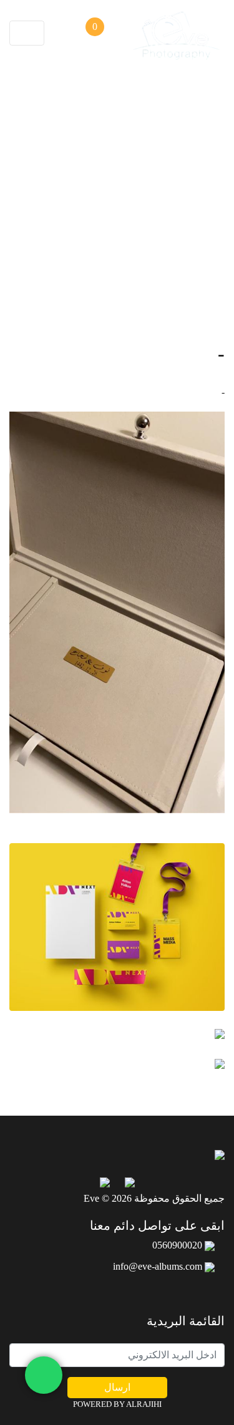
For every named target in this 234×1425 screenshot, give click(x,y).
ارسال (117, 1387)
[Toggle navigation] (26, 33)
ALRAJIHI (144, 1404)
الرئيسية (135, 263)
